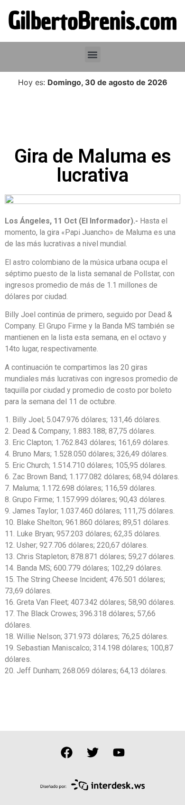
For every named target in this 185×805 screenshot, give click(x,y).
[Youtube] (118, 752)
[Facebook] (66, 752)
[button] (93, 54)
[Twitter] (92, 752)
